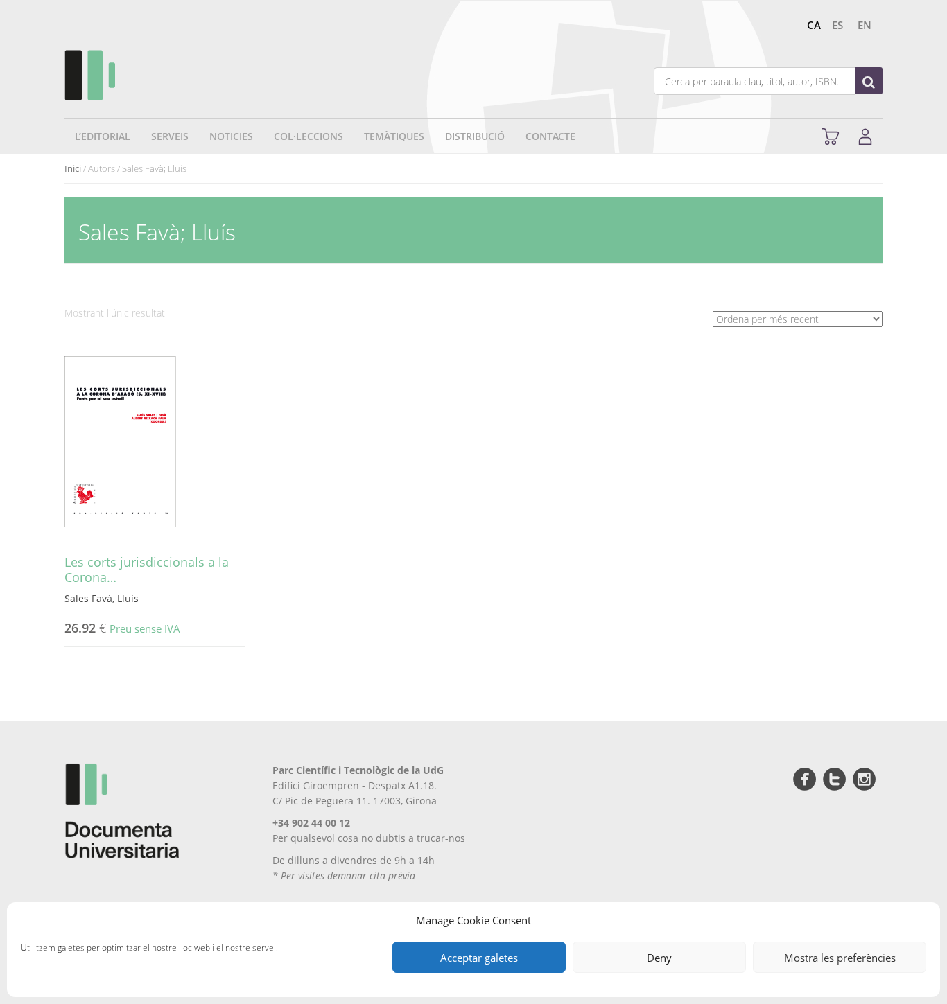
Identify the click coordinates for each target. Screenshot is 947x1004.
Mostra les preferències (840, 958)
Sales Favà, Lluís (101, 598)
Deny (659, 958)
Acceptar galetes (479, 958)
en (864, 25)
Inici (72, 168)
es (837, 25)
